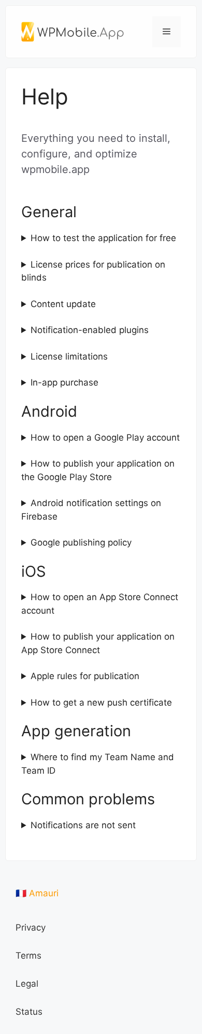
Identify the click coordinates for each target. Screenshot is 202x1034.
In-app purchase (64, 382)
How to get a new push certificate (101, 702)
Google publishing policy (81, 542)
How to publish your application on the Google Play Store (98, 470)
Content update (63, 304)
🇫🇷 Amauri (37, 893)
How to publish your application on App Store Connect (98, 643)
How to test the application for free (103, 238)
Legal (27, 983)
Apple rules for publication (85, 676)
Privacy (31, 927)
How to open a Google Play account (105, 437)
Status (29, 1011)
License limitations (69, 356)
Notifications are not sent (83, 825)
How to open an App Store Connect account (99, 604)
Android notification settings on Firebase (91, 510)
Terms (28, 955)
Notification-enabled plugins (90, 330)
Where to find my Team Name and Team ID (97, 764)
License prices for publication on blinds (93, 271)
